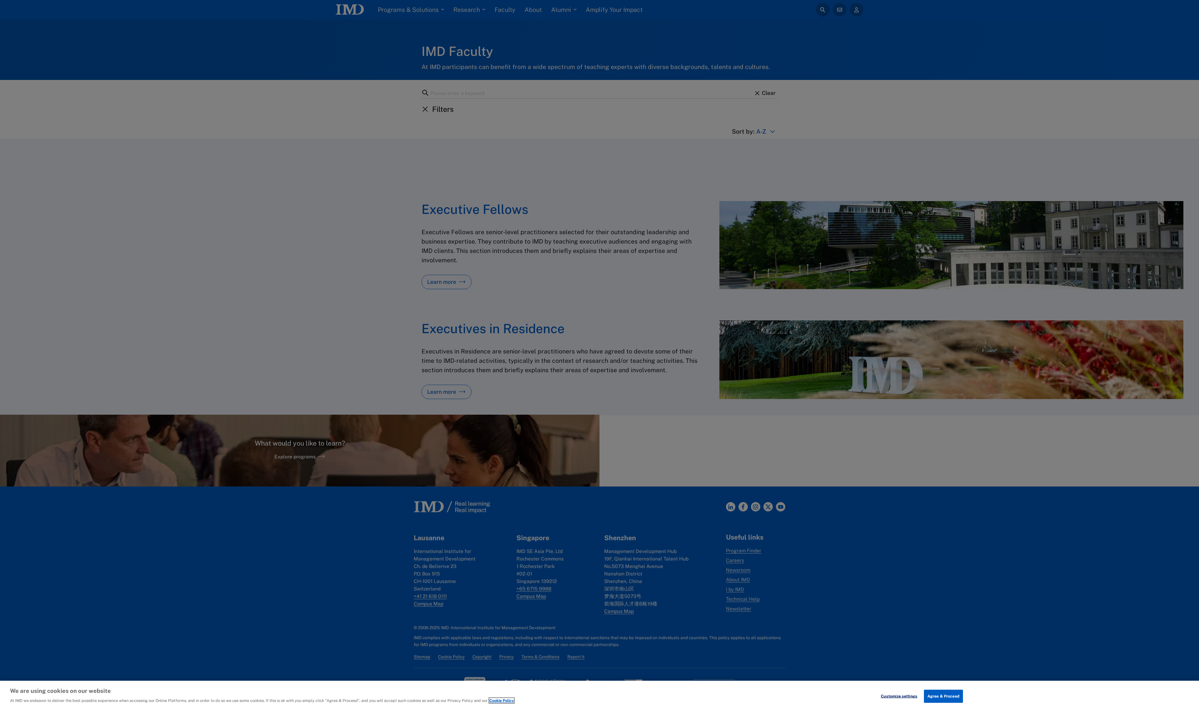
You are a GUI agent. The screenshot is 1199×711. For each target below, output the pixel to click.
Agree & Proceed (943, 696)
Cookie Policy (501, 700)
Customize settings (899, 696)
